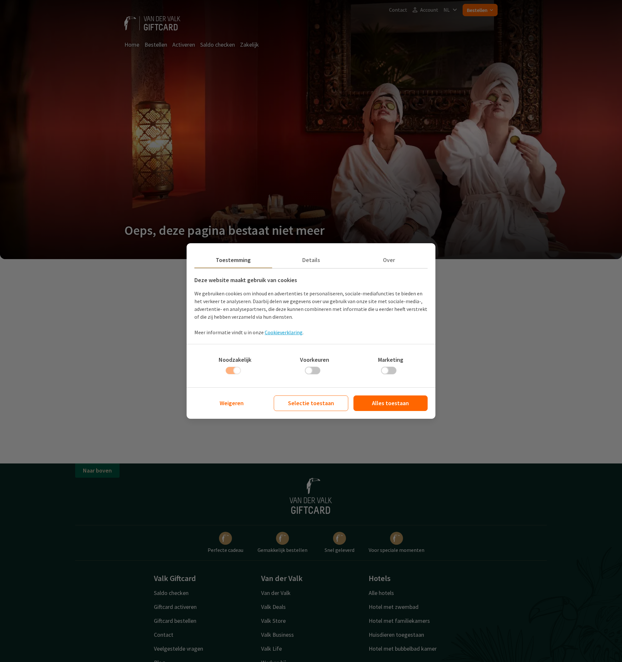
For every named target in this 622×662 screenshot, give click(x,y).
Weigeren (232, 403)
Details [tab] (311, 260)
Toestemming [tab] (233, 260)
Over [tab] (389, 260)
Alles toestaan (390, 403)
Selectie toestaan (311, 403)
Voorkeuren (314, 359)
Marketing (390, 359)
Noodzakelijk (235, 359)
